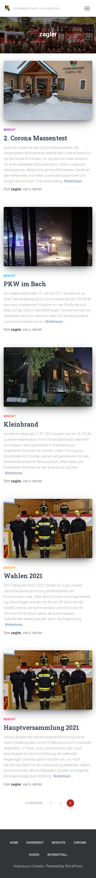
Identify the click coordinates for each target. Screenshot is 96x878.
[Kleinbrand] (48, 377)
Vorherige (34, 803)
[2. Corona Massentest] (48, 90)
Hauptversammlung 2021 (41, 728)
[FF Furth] (34, 8)
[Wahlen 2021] (48, 528)
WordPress (74, 866)
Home (14, 842)
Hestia (39, 866)
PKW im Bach (25, 284)
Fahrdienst (35, 842)
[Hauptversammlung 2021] (48, 680)
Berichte (58, 842)
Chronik (80, 842)
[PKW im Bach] (48, 236)
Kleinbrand (21, 424)
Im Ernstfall (57, 854)
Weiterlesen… (74, 181)
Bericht (10, 130)
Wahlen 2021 (23, 576)
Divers (34, 854)
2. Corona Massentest (35, 138)
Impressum (23, 866)
